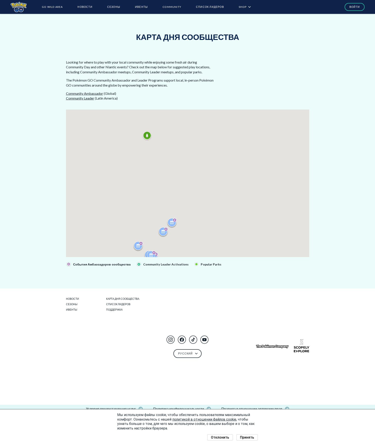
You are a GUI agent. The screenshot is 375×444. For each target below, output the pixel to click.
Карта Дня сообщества (122, 298)
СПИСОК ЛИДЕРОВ (210, 6)
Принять (247, 437)
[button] (170, 339)
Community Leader (80, 98)
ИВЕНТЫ (141, 6)
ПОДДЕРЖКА (114, 309)
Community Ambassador (84, 93)
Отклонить (220, 437)
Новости (84, 6)
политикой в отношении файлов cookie (204, 419)
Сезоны (113, 6)
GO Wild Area (52, 6)
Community (172, 6)
